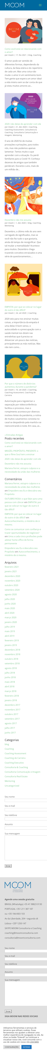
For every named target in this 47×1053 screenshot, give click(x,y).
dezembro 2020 (12, 576)
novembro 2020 (12, 580)
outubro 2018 (11, 658)
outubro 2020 (11, 585)
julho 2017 (10, 727)
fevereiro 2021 (12, 566)
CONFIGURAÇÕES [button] (12, 1047)
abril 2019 (9, 635)
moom (11, 55)
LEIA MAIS (34, 1042)
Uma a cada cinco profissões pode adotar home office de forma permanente (23, 540)
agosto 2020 (11, 594)
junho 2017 (10, 732)
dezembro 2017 (12, 704)
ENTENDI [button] (26, 1047)
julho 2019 (10, 626)
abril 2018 (9, 686)
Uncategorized (12, 785)
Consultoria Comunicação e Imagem (22, 771)
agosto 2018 (11, 668)
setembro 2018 (12, 663)
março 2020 (10, 617)
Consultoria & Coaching (16, 767)
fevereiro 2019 (12, 640)
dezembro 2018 (12, 649)
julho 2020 (10, 599)
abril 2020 (9, 612)
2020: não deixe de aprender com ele (23, 124)
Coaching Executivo (14, 762)
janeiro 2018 (11, 700)
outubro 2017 (11, 714)
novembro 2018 (12, 654)
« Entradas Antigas (14, 434)
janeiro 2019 (11, 645)
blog (30, 55)
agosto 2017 (11, 723)
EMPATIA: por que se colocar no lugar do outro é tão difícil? (23, 506)
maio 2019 (10, 631)
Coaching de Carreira (15, 758)
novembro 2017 (12, 709)
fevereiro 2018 (12, 695)
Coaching (37, 55)
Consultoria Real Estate (16, 776)
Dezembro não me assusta (18, 219)
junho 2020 (10, 603)
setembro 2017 (12, 718)
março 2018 (10, 691)
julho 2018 (10, 672)
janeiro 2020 (11, 622)
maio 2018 (10, 681)
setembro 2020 (12, 589)
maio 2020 (10, 608)
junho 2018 (10, 677)
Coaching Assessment (14, 129)
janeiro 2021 (11, 571)
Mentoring (17, 135)
